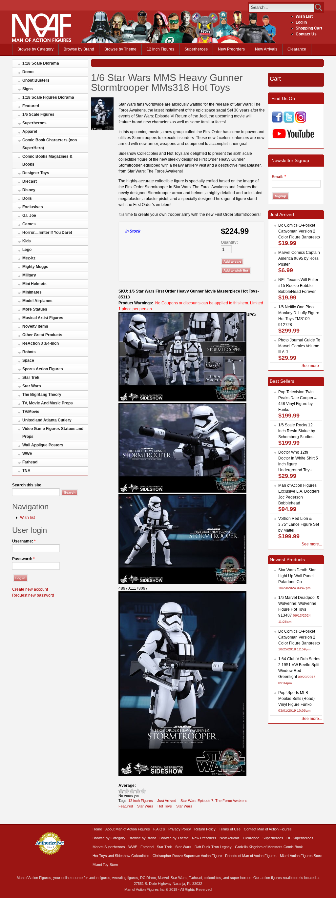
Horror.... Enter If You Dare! (47, 232)
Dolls (27, 198)
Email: (279, 176)
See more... (312, 365)
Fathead (29, 462)
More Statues (34, 309)
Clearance (296, 49)
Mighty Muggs (35, 266)
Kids (26, 241)
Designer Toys (35, 173)
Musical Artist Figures (42, 318)
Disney (28, 190)
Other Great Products (42, 335)
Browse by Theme (120, 49)
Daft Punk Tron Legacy (213, 847)
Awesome (143, 790)
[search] (281, 7)
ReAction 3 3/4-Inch (40, 343)
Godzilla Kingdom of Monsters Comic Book (269, 847)
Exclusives (32, 207)
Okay (127, 790)
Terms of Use (230, 829)
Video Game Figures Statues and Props (52, 432)
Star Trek (30, 377)
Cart (275, 78)
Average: (127, 785)
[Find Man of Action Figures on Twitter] (289, 121)
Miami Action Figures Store (301, 856)
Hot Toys (165, 806)
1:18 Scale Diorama (40, 63)
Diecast (29, 181)
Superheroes (196, 49)
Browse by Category (35, 49)
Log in (301, 22)
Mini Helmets (34, 283)
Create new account (30, 589)
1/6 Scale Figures (38, 114)
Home (97, 829)
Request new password (33, 595)
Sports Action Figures (42, 369)
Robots (29, 352)
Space (28, 360)
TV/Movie (30, 411)
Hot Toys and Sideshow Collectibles (121, 856)
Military (29, 275)
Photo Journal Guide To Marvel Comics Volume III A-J (299, 346)
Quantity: (229, 242)
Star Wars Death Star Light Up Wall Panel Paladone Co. (297, 576)
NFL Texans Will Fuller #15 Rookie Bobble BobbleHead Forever (298, 285)
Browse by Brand (79, 49)
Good (132, 790)
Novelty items (35, 326)
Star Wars (31, 386)
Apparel (29, 131)
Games (29, 224)
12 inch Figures (160, 49)
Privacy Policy (179, 829)
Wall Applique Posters (42, 445)
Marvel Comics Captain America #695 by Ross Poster (299, 258)
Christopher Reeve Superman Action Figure (187, 856)
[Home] (41, 40)
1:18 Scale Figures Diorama (48, 97)
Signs (27, 89)
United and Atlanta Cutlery (47, 420)
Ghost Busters (36, 80)
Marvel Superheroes (109, 847)
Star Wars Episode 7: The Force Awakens (213, 801)
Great (138, 790)
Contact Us (306, 34)
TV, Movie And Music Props (47, 403)
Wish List (304, 16)
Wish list (27, 517)
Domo (27, 72)
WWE (27, 453)
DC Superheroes (299, 838)
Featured (30, 106)
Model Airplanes (37, 300)
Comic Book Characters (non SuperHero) (49, 144)
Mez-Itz (28, 258)
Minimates (32, 292)
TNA (26, 470)
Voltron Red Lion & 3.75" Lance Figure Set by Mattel (298, 524)
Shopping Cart (309, 28)
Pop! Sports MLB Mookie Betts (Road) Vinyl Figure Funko (296, 698)
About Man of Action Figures (127, 829)
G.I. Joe (29, 215)
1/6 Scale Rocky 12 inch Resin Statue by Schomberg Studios (296, 431)
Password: (23, 559)
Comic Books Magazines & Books (47, 160)
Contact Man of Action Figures (268, 829)
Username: (24, 541)
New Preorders (231, 49)
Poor (121, 790)
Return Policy (205, 829)
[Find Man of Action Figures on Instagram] (300, 121)
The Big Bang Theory (41, 394)
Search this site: (27, 485)
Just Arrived (166, 801)
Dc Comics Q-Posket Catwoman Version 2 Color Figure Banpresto (299, 231)
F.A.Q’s (159, 829)
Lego (27, 249)
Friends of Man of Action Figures (251, 856)
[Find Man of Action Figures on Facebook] (277, 121)
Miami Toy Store (105, 865)
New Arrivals (266, 49)
